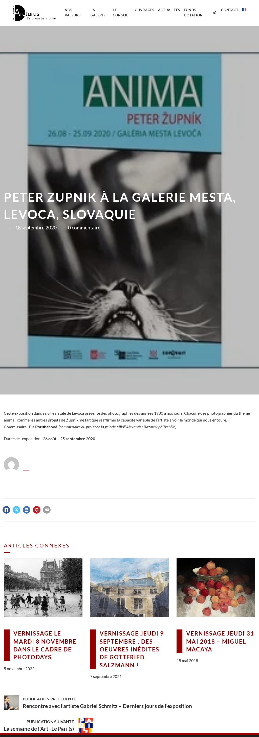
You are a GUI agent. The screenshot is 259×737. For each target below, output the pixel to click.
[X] (16, 510)
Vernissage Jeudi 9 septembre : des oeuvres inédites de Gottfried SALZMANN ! (132, 649)
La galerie (98, 12)
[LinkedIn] (26, 510)
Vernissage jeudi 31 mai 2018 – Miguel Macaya (220, 641)
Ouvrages (144, 10)
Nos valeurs (73, 12)
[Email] (47, 510)
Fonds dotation (193, 12)
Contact (230, 10)
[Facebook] (6, 510)
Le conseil (120, 12)
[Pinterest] (36, 510)
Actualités (169, 10)
